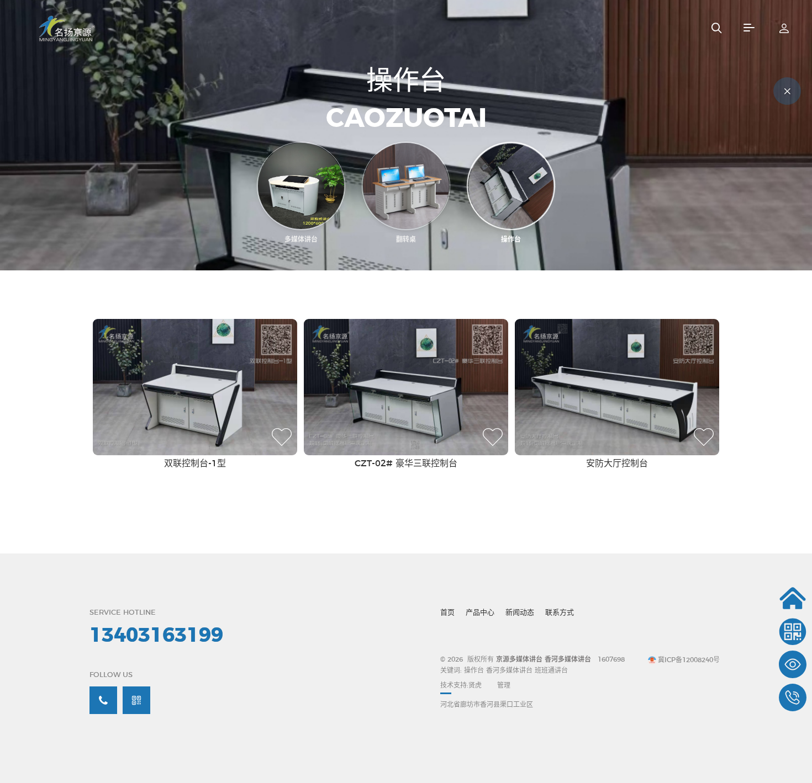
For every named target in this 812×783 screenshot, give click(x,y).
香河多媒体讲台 (509, 670)
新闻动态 (519, 612)
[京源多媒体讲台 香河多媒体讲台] (86, 27)
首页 (447, 612)
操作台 (475, 670)
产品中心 (480, 612)
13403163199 (156, 636)
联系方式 (559, 612)
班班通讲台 (551, 670)
